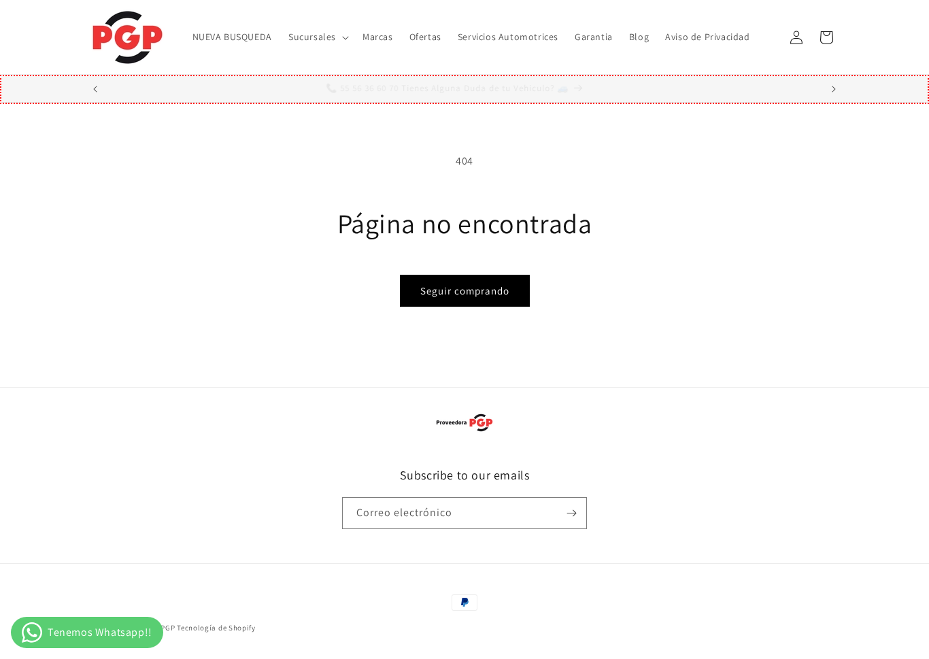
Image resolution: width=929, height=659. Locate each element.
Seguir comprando (464, 290)
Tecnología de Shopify (216, 627)
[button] (317, 36)
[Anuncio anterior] (95, 89)
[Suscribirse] (571, 513)
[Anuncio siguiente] (834, 89)
